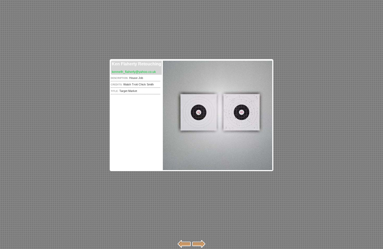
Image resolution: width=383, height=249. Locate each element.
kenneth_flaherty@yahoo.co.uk (134, 72)
